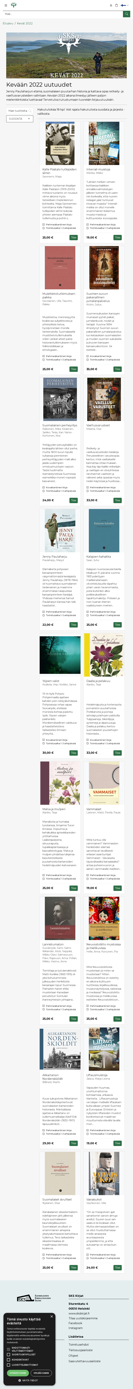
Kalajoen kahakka (98, 556)
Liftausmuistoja (96, 1075)
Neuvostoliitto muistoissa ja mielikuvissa (103, 946)
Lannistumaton (53, 944)
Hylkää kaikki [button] (41, 1373)
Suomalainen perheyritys (59, 425)
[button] (125, 5)
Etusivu (8, 23)
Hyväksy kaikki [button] (18, 1373)
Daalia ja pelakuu (98, 681)
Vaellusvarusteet (98, 425)
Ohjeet (73, 1355)
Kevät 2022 (25, 23)
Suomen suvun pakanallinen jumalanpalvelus (98, 297)
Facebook (75, 1323)
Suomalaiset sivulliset (57, 1199)
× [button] (51, 1316)
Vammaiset (93, 809)
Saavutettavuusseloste (85, 1361)
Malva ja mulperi (53, 809)
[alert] (29, 1349)
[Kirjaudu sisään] (111, 5)
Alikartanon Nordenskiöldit (52, 1077)
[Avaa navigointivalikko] (6, 5)
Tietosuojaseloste (81, 1350)
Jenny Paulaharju (54, 556)
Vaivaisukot (94, 1199)
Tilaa (73, 237)
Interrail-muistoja (98, 169)
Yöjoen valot (50, 681)
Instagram (76, 1328)
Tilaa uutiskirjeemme (83, 1318)
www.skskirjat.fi (79, 1313)
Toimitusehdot (79, 1344)
